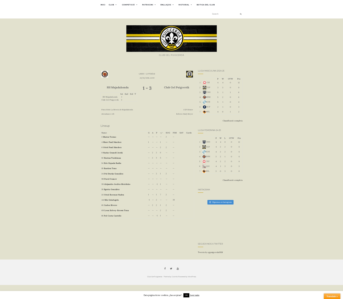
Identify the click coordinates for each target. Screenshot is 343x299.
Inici (102, 5)
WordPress (192, 277)
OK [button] (186, 295)
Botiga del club (206, 5)
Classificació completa (233, 121)
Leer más (194, 295)
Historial (183, 5)
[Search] (241, 14)
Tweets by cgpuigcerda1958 (210, 252)
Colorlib (175, 277)
